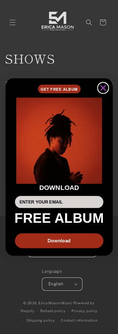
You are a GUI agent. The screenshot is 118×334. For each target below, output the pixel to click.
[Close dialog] (103, 88)
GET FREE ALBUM (58, 89)
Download (59, 240)
